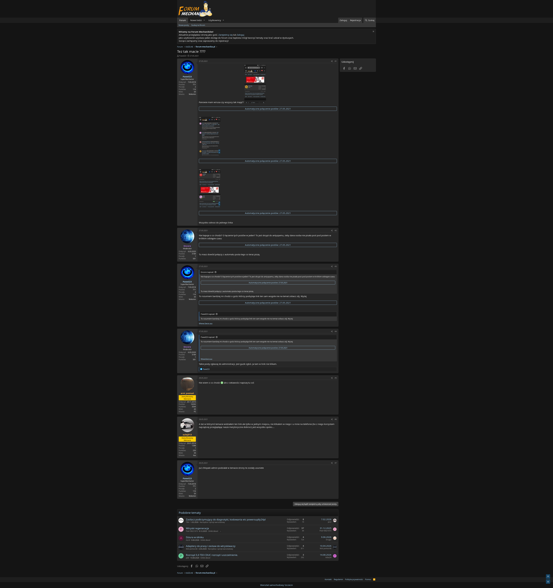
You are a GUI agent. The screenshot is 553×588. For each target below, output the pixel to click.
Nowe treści (196, 20)
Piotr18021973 (192, 531)
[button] (204, 20)
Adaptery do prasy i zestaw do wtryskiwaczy (210, 546)
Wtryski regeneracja (197, 528)
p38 (187, 558)
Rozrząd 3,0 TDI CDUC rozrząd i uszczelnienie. (212, 555)
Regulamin (338, 579)
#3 (336, 266)
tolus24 (328, 557)
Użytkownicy (214, 20)
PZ (195, 411)
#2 (336, 230)
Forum (182, 20)
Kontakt (328, 579)
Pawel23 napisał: (208, 314)
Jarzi (329, 522)
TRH (187, 522)
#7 (336, 463)
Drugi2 (328, 539)
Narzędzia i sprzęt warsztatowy (212, 522)
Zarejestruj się (225, 34)
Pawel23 (182, 55)
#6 (336, 419)
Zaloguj (240, 34)
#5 (336, 378)
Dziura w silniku (195, 537)
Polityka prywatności (354, 579)
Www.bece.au (205, 323)
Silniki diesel (213, 531)
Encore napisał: (207, 272)
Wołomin (192, 94)
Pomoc (368, 579)
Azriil (188, 540)
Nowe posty (184, 25)
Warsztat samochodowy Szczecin (276, 585)
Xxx (194, 455)
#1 (336, 61)
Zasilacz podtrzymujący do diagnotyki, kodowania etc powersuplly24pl (226, 519)
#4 (336, 331)
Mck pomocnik (191, 549)
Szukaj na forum (198, 25)
